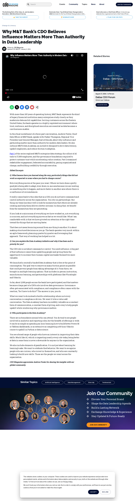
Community (73, 4)
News (93, 4)
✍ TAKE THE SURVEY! (20, 17)
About (101, 4)
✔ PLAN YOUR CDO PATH (114, 17)
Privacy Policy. (68, 482)
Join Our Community (124, 4)
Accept (93, 492)
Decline (105, 492)
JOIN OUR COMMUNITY (100, 425)
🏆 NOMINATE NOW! (67, 17)
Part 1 (12, 153)
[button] (52, 382)
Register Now (102, 105)
